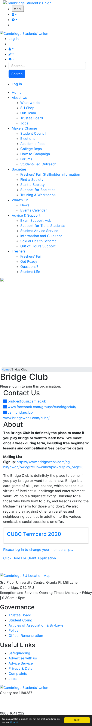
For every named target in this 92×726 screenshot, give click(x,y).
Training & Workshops (37, 195)
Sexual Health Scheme (38, 241)
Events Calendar (33, 210)
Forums (26, 159)
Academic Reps (32, 143)
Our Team (28, 113)
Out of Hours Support (38, 246)
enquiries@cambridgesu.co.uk (24, 698)
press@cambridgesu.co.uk (21, 703)
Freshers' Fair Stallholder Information (50, 174)
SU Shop (27, 108)
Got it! (77, 720)
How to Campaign (35, 154)
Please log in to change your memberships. (38, 549)
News (24, 205)
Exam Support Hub (35, 220)
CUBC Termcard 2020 (34, 534)
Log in (14, 38)
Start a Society (32, 184)
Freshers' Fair (31, 256)
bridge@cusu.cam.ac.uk (27, 401)
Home (5, 369)
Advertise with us (14, 708)
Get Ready (28, 261)
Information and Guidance (41, 236)
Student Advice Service (39, 231)
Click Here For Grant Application (29, 558)
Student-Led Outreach (38, 164)
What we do (30, 103)
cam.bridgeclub (20, 412)
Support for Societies (37, 190)
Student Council (33, 133)
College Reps (31, 149)
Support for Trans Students (42, 225)
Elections (27, 138)
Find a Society (31, 179)
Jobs (24, 123)
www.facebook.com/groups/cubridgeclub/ (42, 407)
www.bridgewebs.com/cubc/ (26, 418)
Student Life (30, 272)
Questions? (29, 266)
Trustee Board (31, 118)
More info (14, 722)
